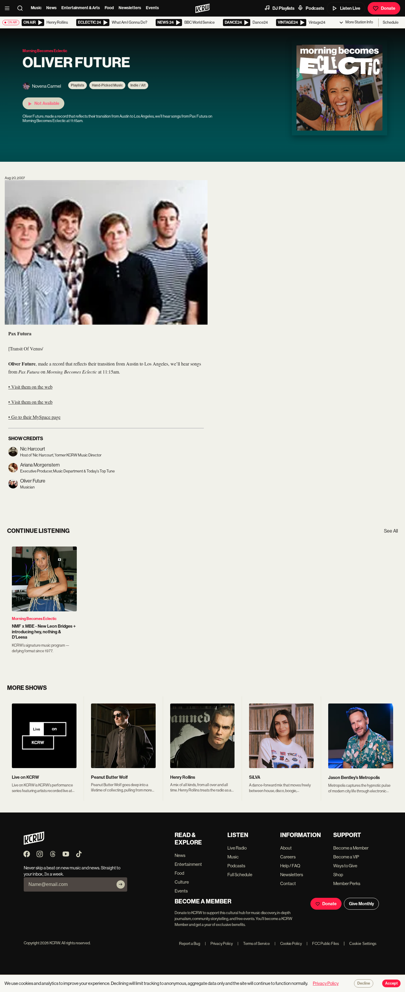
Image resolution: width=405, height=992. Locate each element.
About (286, 847)
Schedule (390, 22)
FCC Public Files (323, 943)
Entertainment (188, 864)
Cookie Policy (288, 943)
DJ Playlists (283, 8)
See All (391, 531)
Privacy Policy (219, 943)
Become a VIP (346, 856)
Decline (363, 983)
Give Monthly (361, 903)
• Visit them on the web (30, 387)
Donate (388, 8)
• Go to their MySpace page (34, 417)
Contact (288, 883)
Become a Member (351, 847)
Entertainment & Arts (80, 7)
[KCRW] (34, 843)
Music (36, 7)
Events (152, 7)
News (51, 7)
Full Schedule (239, 874)
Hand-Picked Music (107, 85)
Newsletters (130, 7)
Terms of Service (253, 943)
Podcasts (315, 8)
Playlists (77, 85)
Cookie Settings (363, 943)
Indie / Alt (138, 85)
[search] (21, 8)
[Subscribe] (121, 884)
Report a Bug (189, 943)
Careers (288, 856)
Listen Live (350, 8)
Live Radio (237, 847)
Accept (391, 983)
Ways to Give (345, 865)
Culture (182, 881)
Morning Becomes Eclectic (34, 618)
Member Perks (346, 883)
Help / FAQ (290, 865)
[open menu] (8, 8)
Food (109, 7)
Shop (338, 874)
